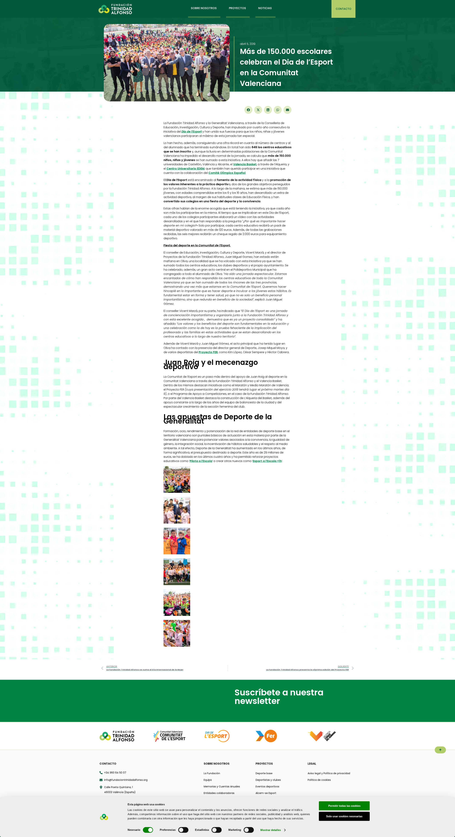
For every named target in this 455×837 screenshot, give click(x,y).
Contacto (108, 764)
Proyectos (264, 764)
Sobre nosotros (216, 764)
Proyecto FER (208, 352)
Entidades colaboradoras (219, 793)
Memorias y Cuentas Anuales (222, 786)
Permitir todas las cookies (344, 805)
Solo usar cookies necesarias (344, 816)
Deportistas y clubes (268, 780)
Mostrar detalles (270, 829)
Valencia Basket (244, 164)
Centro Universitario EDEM (185, 169)
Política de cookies (319, 780)
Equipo (208, 780)
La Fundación (212, 773)
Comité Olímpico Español (226, 173)
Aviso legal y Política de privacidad (329, 773)
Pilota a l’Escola (201, 461)
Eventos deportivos (267, 786)
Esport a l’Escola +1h (267, 461)
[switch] (183, 830)
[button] (248, 110)
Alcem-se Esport (266, 793)
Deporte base (264, 773)
